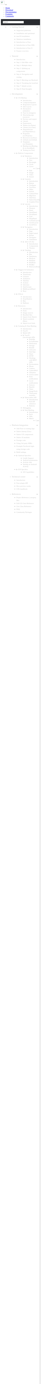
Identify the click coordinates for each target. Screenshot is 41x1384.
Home (7, 8)
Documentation (11, 12)
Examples (9, 14)
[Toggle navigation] (6, 4)
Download (9, 10)
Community (9, 16)
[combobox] (13, 22)
